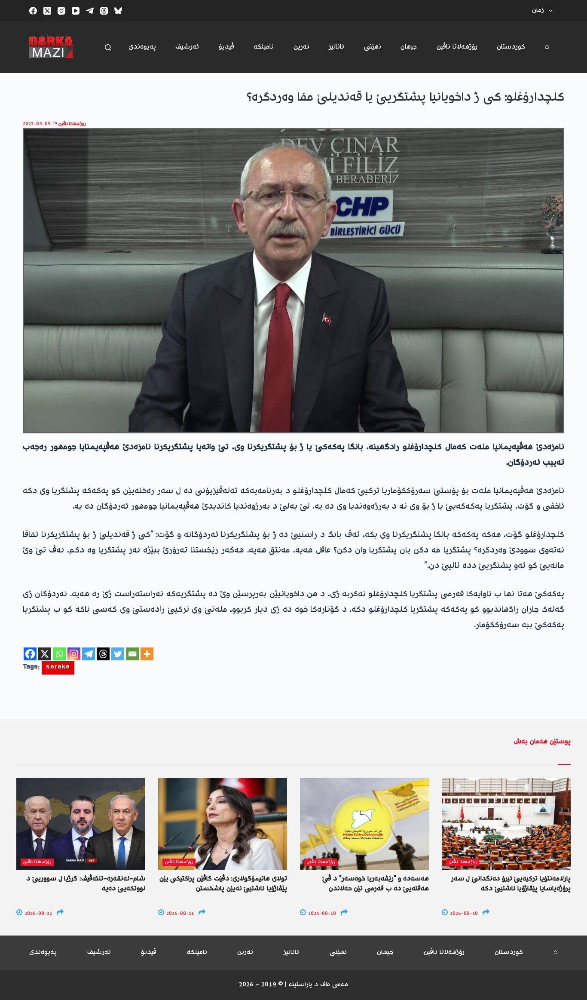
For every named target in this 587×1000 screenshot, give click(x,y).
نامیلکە (264, 47)
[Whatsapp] (59, 653)
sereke (58, 668)
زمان (538, 10)
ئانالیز (336, 47)
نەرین (301, 47)
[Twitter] (117, 653)
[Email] (132, 653)
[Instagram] (61, 11)
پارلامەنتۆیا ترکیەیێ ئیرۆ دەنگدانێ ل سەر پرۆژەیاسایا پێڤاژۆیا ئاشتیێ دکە (511, 883)
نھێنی (372, 47)
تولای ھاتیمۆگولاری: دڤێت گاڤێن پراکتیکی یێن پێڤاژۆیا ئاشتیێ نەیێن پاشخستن (223, 883)
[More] (147, 653)
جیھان (409, 47)
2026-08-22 (37, 913)
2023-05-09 (37, 124)
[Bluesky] (118, 11)
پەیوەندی (142, 47)
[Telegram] (90, 11)
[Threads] (104, 11)
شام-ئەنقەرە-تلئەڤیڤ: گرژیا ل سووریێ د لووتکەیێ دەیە (85, 883)
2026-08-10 (321, 913)
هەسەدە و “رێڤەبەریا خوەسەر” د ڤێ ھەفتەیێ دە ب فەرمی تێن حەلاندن (375, 883)
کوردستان (511, 47)
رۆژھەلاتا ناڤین (457, 47)
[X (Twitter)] (47, 11)
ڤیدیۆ (226, 47)
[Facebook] (33, 11)
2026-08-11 (179, 913)
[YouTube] (75, 11)
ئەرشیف (187, 47)
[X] (44, 653)
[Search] (108, 47)
